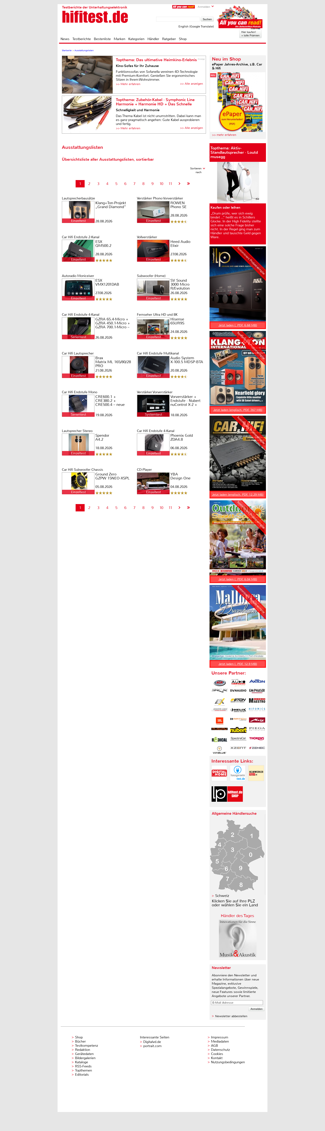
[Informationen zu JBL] (219, 721)
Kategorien (136, 39)
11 (170, 183)
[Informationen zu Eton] (238, 702)
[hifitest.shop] (235, 805)
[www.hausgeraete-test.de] (238, 784)
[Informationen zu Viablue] (219, 750)
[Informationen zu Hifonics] (257, 711)
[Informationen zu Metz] (257, 721)
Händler (153, 39)
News (65, 39)
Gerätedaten (84, 1054)
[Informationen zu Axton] (257, 683)
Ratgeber (169, 39)
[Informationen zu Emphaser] (257, 692)
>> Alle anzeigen (191, 84)
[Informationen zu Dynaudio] (238, 692)
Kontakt (216, 1058)
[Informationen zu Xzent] (238, 750)
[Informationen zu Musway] (219, 731)
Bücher (80, 1041)
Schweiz (222, 895)
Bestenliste (102, 39)
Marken (119, 39)
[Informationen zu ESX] (219, 702)
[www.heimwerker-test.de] (256, 784)
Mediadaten (220, 1041)
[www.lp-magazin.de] (219, 805)
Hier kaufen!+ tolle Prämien (250, 33)
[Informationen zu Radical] (219, 740)
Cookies (217, 1054)
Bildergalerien (85, 1058)
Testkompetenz (86, 1045)
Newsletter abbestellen (231, 1016)
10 (161, 183)
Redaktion (82, 1049)
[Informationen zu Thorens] (257, 740)
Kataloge (81, 1062)
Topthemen (83, 1070)
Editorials (82, 1074)
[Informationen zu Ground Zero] (219, 711)
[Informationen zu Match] (238, 721)
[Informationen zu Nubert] (238, 731)
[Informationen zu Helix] (238, 711)
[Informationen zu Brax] (219, 692)
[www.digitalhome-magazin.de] (219, 784)
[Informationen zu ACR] (219, 683)
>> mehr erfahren (224, 135)
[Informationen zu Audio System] (238, 683)
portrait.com (152, 1046)
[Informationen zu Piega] (257, 731)
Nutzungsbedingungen (228, 1062)
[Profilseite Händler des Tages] (238, 956)
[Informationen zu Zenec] (257, 750)
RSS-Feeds (83, 1066)
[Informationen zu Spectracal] (238, 740)
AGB (214, 1045)
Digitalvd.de (152, 1042)
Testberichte (81, 39)
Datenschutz (220, 1049)
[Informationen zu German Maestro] (257, 702)
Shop (183, 39)
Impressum (219, 1037)
